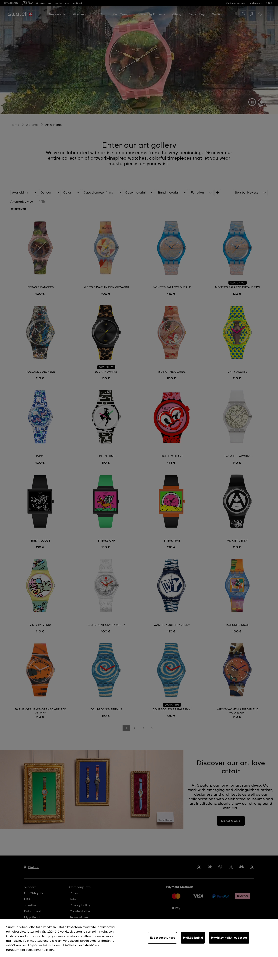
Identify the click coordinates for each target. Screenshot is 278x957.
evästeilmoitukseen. (40, 949)
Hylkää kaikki (193, 937)
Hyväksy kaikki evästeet (229, 937)
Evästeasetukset (162, 937)
